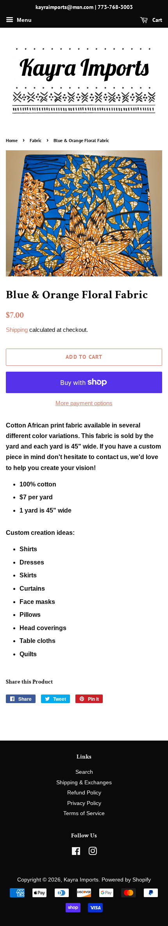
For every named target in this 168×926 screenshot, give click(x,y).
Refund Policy (84, 793)
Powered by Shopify (126, 880)
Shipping (17, 329)
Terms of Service (84, 813)
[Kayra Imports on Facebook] (75, 853)
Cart (156, 19)
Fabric (35, 140)
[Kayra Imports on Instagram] (92, 853)
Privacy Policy (84, 803)
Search (84, 772)
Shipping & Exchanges (84, 782)
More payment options (84, 403)
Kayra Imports (81, 880)
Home (12, 140)
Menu (23, 20)
